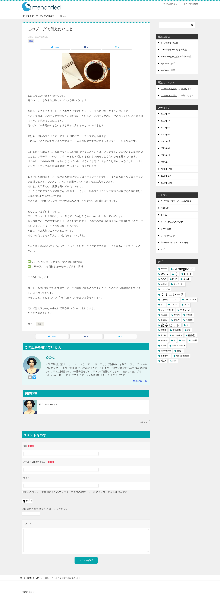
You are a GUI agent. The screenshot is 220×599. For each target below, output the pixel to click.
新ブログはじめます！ (48, 404)
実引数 (163, 335)
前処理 (177, 320)
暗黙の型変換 (166, 351)
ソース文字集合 (190, 299)
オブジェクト (178, 284)
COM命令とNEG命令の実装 (174, 49)
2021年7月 (166, 121)
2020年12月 (166, 169)
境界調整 (177, 330)
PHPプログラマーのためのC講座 (38, 16)
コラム (63, 16)
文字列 (194, 340)
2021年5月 (166, 134)
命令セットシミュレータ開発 (174, 242)
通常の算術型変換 (182, 356)
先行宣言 (164, 315)
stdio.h (186, 279)
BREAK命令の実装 (169, 43)
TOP (31, 578)
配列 (163, 360)
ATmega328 (183, 269)
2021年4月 (166, 141)
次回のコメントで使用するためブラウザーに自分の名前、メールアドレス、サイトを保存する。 (77, 492)
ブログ (40, 324)
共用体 (177, 315)
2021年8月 (166, 114)
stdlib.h (164, 284)
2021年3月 (166, 148)
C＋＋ (188, 274)
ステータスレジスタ (169, 300)
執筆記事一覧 (140, 381)
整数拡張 (164, 340)
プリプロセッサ (167, 310)
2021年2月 (166, 155)
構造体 (180, 351)
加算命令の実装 (168, 70)
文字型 (163, 345)
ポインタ (185, 309)
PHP (174, 279)
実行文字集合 (177, 335)
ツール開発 (166, 228)
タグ (162, 305)
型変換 (163, 330)
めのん (184, 88)
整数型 (191, 335)
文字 (183, 340)
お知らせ (165, 208)
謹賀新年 (143, 422)
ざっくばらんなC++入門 (172, 222)
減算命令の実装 (168, 63)
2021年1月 (166, 162)
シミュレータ (172, 294)
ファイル (174, 305)
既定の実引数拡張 (178, 345)
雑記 (31, 41)
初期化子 (164, 320)
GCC (163, 279)
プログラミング (168, 235)
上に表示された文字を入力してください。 (45, 509)
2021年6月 (166, 127)
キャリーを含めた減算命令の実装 (176, 56)
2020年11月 (166, 176)
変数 (189, 330)
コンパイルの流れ (169, 88)
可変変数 (189, 320)
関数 (174, 361)
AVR (164, 274)
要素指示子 (165, 356)
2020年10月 (166, 183)
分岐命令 (189, 315)
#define (164, 269)
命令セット (170, 325)
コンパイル (165, 289)
